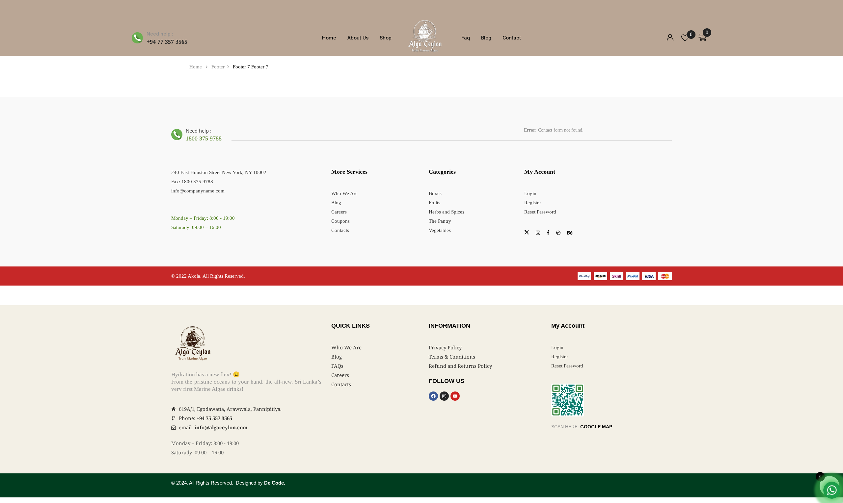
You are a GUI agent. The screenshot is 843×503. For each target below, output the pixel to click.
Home (195, 66)
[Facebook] (433, 396)
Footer (218, 66)
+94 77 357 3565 (167, 41)
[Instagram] (444, 396)
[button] (704, 36)
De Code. (274, 483)
